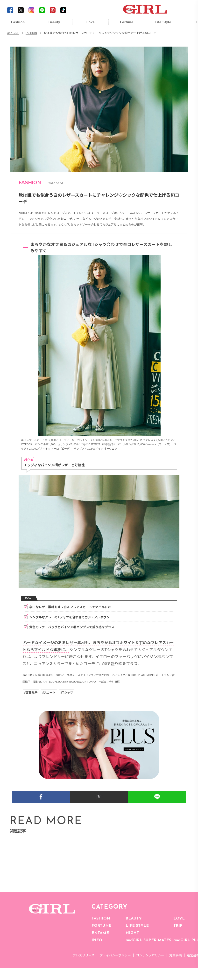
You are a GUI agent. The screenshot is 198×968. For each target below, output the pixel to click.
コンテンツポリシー (150, 955)
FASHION (101, 918)
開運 (123, 25)
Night (87, 43)
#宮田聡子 (30, 692)
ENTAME (100, 933)
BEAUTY (134, 918)
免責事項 (175, 955)
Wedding (87, 25)
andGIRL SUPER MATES (148, 940)
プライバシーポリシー (115, 955)
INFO (97, 940)
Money (159, 25)
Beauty (54, 22)
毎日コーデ (14, 25)
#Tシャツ (66, 692)
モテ (87, 34)
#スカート (49, 692)
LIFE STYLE (137, 926)
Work (159, 34)
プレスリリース (83, 955)
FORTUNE (101, 926)
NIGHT (132, 933)
